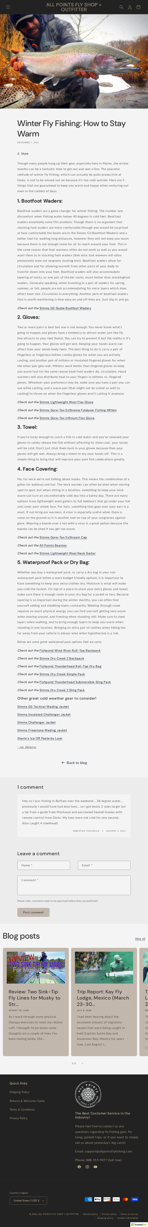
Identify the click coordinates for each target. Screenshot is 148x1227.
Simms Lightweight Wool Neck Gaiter (68, 553)
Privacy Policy (18, 1118)
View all (140, 938)
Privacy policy (109, 1214)
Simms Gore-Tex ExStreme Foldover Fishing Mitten (78, 410)
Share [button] (25, 153)
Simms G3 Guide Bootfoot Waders (65, 308)
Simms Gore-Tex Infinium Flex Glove (67, 418)
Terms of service (129, 1214)
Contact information (127, 1218)
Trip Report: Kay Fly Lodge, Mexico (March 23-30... (103, 998)
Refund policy (90, 1214)
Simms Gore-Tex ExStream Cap (63, 537)
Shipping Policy (19, 1092)
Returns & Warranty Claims (27, 1100)
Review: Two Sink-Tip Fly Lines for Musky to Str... (35, 998)
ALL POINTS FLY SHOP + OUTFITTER (58, 1214)
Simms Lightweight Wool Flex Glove (66, 402)
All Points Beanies (53, 545)
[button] (8, 7)
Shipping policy (105, 1218)
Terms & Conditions (22, 1109)
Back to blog (77, 762)
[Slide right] (82, 1063)
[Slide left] (65, 1063)
